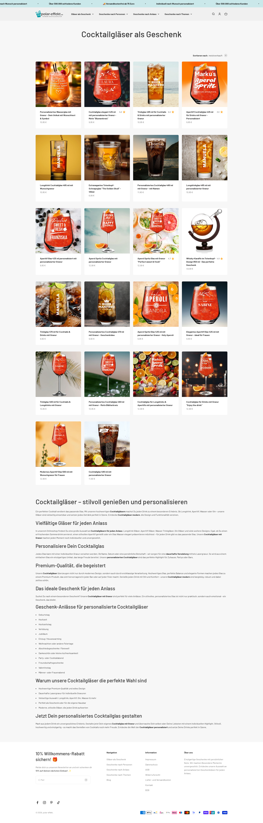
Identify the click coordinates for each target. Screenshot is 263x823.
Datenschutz (151, 764)
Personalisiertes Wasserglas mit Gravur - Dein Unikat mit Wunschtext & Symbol (57, 115)
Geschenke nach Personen (112, 14)
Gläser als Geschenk (81, 14)
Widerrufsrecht (152, 774)
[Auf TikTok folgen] (58, 802)
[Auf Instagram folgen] (44, 802)
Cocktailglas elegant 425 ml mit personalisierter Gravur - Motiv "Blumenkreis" (102, 115)
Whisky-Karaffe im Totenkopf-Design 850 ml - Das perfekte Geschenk (201, 261)
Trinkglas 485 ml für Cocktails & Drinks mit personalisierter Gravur (152, 115)
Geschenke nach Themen (177, 14)
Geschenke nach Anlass (144, 14)
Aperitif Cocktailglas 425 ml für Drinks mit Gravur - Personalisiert (199, 115)
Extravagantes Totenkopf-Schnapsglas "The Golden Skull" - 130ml (105, 188)
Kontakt (149, 785)
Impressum (150, 759)
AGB (147, 769)
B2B (147, 790)
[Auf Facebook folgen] (37, 802)
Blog (109, 780)
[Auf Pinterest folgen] (51, 802)
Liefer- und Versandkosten (158, 780)
